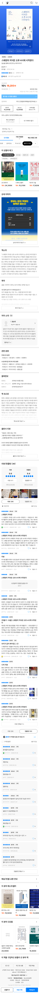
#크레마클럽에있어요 (8, 155)
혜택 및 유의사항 (10, 484)
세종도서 (11, 364)
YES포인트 (5, 89)
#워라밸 (18, 155)
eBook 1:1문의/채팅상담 (18, 972)
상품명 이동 (8, 175)
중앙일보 (19, 367)
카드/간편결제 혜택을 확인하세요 (26, 101)
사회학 (18, 358)
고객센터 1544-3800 (8, 970)
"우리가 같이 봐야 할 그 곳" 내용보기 (20, 648)
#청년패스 (5, 158)
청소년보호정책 (27, 978)
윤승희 (3, 67)
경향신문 (19, 369)
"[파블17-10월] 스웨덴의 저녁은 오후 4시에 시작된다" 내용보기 (20, 626)
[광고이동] (31, 3)
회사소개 (17, 980)
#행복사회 (25, 155)
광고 (22, 982)
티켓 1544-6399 (20, 970)
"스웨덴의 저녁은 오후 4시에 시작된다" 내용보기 (20, 540)
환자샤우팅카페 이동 (22, 938)
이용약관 (10, 978)
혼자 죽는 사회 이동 (8, 902)
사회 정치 (11, 358)
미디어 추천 (12, 367)
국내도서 (4, 364)
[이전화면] (2, 3)
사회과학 (29, 364)
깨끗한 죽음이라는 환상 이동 (22, 902)
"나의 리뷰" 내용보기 (20, 669)
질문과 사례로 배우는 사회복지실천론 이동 (8, 939)
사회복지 (23, 358)
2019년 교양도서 (21, 364)
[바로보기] (15, 493)
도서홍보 (18, 982)
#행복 (32, 155)
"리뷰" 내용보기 (20, 561)
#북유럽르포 (13, 158)
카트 (36, 3)
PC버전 (12, 980)
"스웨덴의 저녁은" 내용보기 (20, 519)
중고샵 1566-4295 (31, 970)
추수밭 (3, 69)
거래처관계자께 (25, 980)
